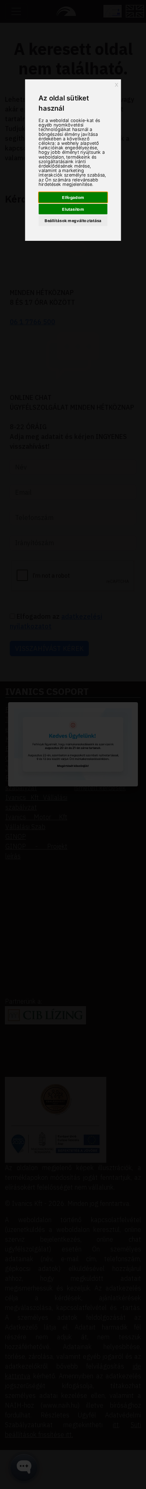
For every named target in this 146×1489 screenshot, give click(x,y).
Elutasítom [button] (73, 209)
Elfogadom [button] (73, 197)
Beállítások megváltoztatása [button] (73, 220)
